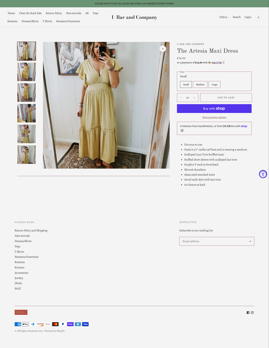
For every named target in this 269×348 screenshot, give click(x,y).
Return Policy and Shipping (31, 230)
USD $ (223, 17)
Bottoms (12, 21)
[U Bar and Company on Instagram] (252, 313)
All (87, 13)
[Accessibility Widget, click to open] (263, 174)
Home (11, 13)
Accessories (21, 273)
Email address (190, 237)
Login (247, 17)
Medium (200, 84)
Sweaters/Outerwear (68, 21)
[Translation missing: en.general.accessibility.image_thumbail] (26, 51)
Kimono (19, 267)
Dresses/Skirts (30, 21)
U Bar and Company (190, 44)
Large (214, 84)
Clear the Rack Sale (30, 13)
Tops (95, 13)
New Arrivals (73, 13)
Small (186, 84)
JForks (18, 283)
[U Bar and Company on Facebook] (248, 313)
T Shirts (47, 21)
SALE (18, 288)
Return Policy (54, 13)
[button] (214, 62)
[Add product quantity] (181, 97)
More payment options (214, 117)
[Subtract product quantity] (194, 97)
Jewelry (19, 278)
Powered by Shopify (54, 331)
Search (237, 17)
